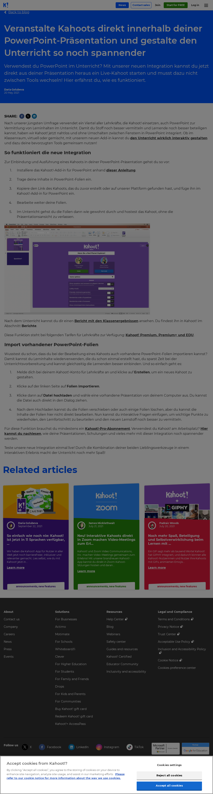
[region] (106, 775)
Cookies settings (169, 765)
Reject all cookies (169, 775)
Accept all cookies (169, 785)
